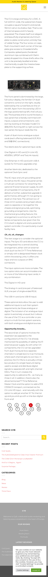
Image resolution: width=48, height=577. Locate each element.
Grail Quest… (6, 451)
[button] (44, 7)
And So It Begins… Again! (11, 462)
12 (28, 413)
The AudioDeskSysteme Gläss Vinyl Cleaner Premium (22, 455)
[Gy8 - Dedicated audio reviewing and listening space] (24, 7)
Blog (3, 480)
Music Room (24, 530)
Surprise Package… (9, 466)
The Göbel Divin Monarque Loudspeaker (17, 459)
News (4, 483)
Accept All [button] (36, 570)
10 (39, 409)
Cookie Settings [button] (23, 570)
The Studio (24, 537)
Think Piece (6, 491)
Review (4, 487)
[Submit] (44, 437)
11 (21, 413)
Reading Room (24, 534)
